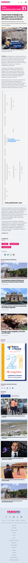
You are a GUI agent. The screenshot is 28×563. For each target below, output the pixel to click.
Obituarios (14, 547)
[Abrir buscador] (21, 2)
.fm (9, 520)
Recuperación (14, 244)
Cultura (14, 532)
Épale (12, 520)
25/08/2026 (5, 284)
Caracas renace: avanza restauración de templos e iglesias (14, 306)
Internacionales (14, 530)
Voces (14, 535)
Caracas (14, 525)
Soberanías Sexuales (14, 560)
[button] (14, 362)
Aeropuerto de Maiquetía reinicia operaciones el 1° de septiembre (14, 438)
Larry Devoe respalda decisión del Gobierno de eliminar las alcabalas (12, 459)
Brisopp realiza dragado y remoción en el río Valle (13, 332)
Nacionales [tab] (15, 396)
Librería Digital (14, 545)
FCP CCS (17, 520)
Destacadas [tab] (6, 396)
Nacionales (14, 528)
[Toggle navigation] (25, 2)
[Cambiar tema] (18, 2)
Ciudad (14, 552)
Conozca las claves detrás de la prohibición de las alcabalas (13, 416)
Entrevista (14, 555)
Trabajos (5, 244)
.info (3, 520)
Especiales (14, 542)
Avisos (14, 538)
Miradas (14, 550)
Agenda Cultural (14, 557)
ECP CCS (23, 520)
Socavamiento (6, 247)
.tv (6, 520)
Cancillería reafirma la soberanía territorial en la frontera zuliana (13, 480)
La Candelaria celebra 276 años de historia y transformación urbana (12, 281)
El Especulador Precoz (14, 540)
